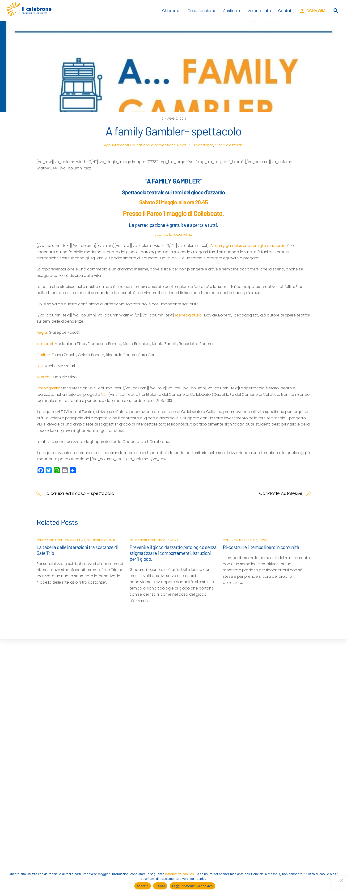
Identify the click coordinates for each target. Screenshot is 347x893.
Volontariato (259, 10)
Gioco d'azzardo (229, 145)
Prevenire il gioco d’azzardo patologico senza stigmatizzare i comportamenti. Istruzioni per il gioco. (173, 553)
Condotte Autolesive (280, 493)
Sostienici (232, 10)
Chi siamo (171, 10)
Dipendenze (203, 145)
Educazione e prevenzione (153, 145)
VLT (104, 394)
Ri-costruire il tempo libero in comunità (261, 547)
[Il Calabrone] (29, 14)
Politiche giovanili (101, 540)
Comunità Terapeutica (240, 540)
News (182, 145)
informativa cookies (179, 874)
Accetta (142, 886)
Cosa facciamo (201, 10)
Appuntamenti (116, 145)
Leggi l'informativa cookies (192, 886)
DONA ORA (316, 10)
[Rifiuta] (341, 880)
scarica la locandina (173, 234)
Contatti (285, 10)
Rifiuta (160, 886)
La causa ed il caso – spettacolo (79, 493)
